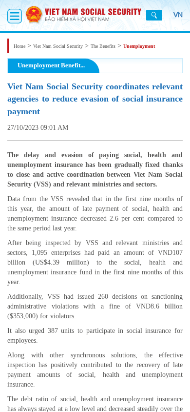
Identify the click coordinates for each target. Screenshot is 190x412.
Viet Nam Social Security (58, 46)
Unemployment (139, 46)
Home (19, 46)
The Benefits (103, 46)
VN (178, 15)
